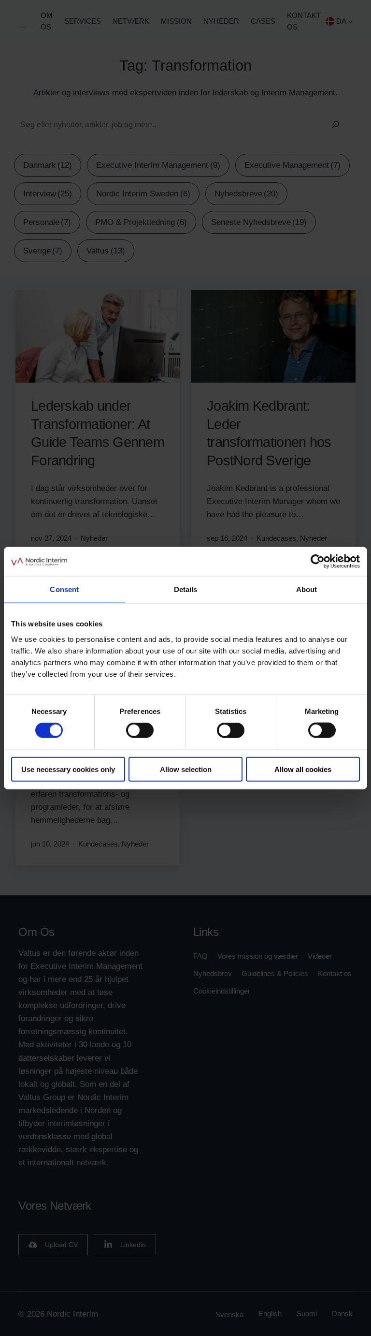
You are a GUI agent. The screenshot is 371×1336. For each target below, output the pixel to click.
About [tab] (306, 589)
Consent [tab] (64, 589)
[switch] (140, 730)
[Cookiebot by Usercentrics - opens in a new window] (317, 561)
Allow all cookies (302, 769)
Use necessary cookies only (68, 769)
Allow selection (186, 769)
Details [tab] (186, 589)
